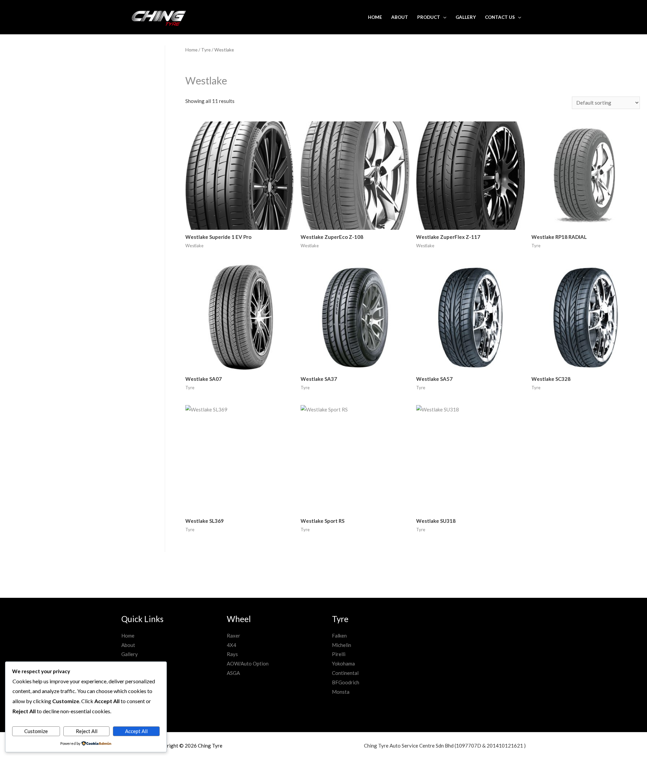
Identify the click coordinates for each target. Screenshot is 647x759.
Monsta (340, 692)
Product (428, 17)
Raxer (233, 635)
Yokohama (343, 663)
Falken (339, 635)
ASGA (233, 673)
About (399, 17)
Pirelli (338, 654)
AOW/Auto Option (248, 663)
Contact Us (500, 17)
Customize (36, 731)
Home (375, 17)
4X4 (231, 645)
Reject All (86, 731)
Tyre (206, 49)
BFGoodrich (345, 682)
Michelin (341, 645)
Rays (232, 654)
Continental (345, 673)
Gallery (466, 17)
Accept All (136, 731)
